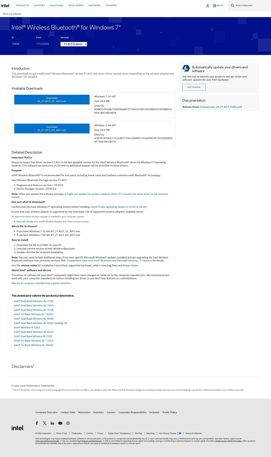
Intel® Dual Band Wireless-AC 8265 (33, 332)
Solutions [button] (56, 5)
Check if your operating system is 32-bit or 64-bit (118, 206)
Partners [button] (95, 5)
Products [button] (22, 5)
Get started (194, 87)
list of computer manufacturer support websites (44, 283)
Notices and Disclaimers (92, 441)
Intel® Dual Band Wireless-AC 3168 (33, 310)
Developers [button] (76, 5)
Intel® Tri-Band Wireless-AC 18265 (33, 314)
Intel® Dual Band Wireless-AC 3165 (33, 301)
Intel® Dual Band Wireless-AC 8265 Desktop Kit (40, 323)
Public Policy (170, 412)
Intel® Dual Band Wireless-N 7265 (33, 336)
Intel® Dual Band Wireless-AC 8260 (33, 318)
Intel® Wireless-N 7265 (27, 327)
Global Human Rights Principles (228, 441)
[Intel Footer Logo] (18, 427)
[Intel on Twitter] (44, 424)
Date (38, 37)
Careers (111, 412)
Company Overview (46, 412)
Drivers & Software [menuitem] (12, 13)
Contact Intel (68, 412)
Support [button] (39, 5)
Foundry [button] (111, 5)
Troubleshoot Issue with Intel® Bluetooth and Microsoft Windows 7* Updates (109, 260)
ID (13, 37)
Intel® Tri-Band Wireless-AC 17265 (33, 340)
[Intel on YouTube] (60, 424)
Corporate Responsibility (132, 412)
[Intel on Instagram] (68, 424)
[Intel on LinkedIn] (52, 424)
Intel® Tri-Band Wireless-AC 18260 (33, 345)
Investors (98, 412)
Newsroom (84, 412)
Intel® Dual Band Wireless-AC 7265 (33, 305)
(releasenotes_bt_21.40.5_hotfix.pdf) (212, 107)
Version (65, 37)
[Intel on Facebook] (37, 424)
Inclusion (154, 412)
